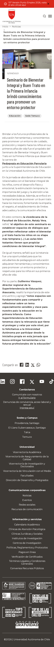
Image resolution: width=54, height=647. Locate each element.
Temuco (27, 437)
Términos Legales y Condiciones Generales (27, 562)
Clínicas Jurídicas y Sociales (27, 533)
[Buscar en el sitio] (44, 16)
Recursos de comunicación (27, 509)
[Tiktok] (51, 381)
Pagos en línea (27, 552)
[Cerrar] (48, 4)
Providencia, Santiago (27, 423)
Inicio (5, 26)
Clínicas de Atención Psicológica (27, 529)
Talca (27, 432)
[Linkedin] (2, 381)
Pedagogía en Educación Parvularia (24, 163)
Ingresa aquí (27, 407)
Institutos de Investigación (27, 538)
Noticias (16, 26)
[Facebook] (22, 381)
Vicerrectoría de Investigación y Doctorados (27, 465)
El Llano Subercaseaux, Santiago (27, 427)
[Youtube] (41, 381)
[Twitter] (32, 381)
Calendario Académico (27, 524)
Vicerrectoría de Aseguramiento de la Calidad (27, 458)
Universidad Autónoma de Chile (32, 639)
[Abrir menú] (50, 16)
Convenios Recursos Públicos (27, 568)
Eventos (27, 500)
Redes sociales (27, 504)
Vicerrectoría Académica (27, 452)
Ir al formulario (27, 397)
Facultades (27, 475)
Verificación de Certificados (27, 556)
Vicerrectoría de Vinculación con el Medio (27, 471)
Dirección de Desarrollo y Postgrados (27, 480)
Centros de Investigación (27, 543)
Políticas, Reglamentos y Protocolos (27, 547)
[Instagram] (12, 381)
